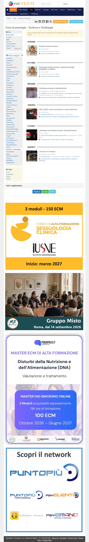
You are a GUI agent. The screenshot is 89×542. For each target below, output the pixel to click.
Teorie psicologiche (12, 156)
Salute (58, 139)
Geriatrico (9, 94)
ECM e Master (22, 10)
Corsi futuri (10, 35)
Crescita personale (65, 159)
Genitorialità (10, 92)
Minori (42, 116)
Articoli (62, 10)
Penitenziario (10, 127)
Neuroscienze (10, 118)
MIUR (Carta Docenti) (72, 116)
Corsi (31, 10)
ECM (7, 81)
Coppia (8, 69)
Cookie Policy (47, 540)
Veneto (8, 179)
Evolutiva (56, 53)
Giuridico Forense (11, 96)
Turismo (8, 158)
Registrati (37, 192)
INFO (52, 192)
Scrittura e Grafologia (47, 53)
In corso (8, 37)
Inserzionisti (24, 14)
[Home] (7, 10)
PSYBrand (34, 14)
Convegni (46, 10)
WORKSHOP (10, 163)
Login (45, 192)
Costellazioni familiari (13, 72)
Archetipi (9, 58)
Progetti (8, 136)
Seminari (38, 10)
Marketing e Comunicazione (11, 110)
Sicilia (8, 176)
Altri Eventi (54, 10)
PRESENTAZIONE (12, 129)
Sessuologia (10, 151)
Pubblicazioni (71, 10)
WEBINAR (9, 160)
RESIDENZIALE (62, 97)
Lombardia (9, 174)
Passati (8, 48)
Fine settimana (11, 44)
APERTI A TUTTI (12, 14)
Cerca (65, 4)
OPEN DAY (9, 122)
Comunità (9, 65)
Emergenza (9, 85)
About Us (55, 538)
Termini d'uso (72, 538)
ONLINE (9, 120)
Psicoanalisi (10, 138)
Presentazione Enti (12, 131)
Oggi (7, 39)
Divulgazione (10, 76)
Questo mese (10, 46)
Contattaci (63, 538)
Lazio (8, 172)
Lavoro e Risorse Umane (11, 106)
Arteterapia (9, 60)
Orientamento (10, 125)
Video (79, 10)
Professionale (53, 97)
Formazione (44, 97)
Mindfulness (10, 113)
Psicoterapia (55, 159)
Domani (8, 41)
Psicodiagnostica (11, 140)
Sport (8, 154)
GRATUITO (9, 98)
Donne (8, 78)
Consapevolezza (46, 139)
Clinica (53, 139)
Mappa (13, 10)
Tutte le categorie (14, 55)
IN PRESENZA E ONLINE (11, 102)
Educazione (48, 116)
